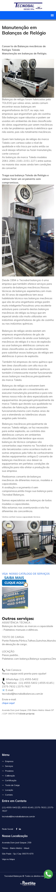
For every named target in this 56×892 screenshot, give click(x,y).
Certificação (10, 780)
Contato (9, 794)
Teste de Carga (12, 785)
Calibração (10, 775)
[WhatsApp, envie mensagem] (48, 874)
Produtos (9, 771)
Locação (9, 790)
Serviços (9, 766)
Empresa (9, 761)
